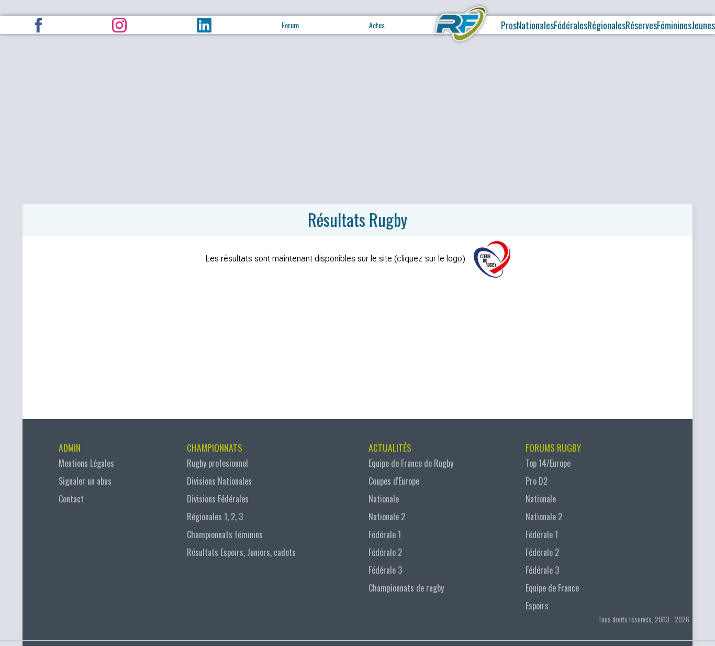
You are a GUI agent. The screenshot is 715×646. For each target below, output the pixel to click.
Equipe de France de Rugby (410, 463)
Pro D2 (537, 481)
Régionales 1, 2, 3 (215, 516)
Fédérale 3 (385, 570)
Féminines (674, 25)
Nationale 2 (386, 516)
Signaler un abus (85, 481)
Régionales (606, 25)
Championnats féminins (225, 534)
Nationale (383, 498)
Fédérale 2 (385, 552)
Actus (377, 24)
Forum (290, 24)
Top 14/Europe (548, 463)
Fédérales (570, 25)
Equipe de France (552, 588)
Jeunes (703, 25)
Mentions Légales (86, 463)
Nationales (535, 25)
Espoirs (537, 605)
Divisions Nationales (219, 481)
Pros (509, 25)
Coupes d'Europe (393, 481)
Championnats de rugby (406, 588)
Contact (71, 498)
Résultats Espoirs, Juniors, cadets (241, 552)
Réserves (641, 25)
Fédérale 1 (384, 534)
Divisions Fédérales (218, 498)
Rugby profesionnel (217, 463)
